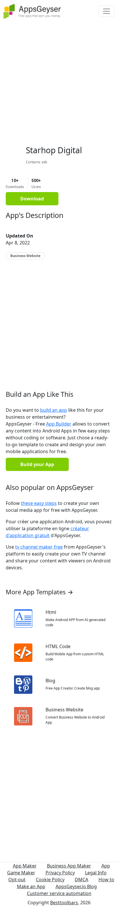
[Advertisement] (59, 81)
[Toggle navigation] (107, 11)
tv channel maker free (39, 547)
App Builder (58, 424)
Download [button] (32, 199)
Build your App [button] (37, 464)
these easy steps (39, 503)
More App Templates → (39, 592)
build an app (53, 410)
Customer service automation (59, 893)
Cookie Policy (50, 879)
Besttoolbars (64, 902)
